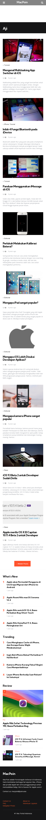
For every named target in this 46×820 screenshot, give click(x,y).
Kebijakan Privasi (9, 806)
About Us (26, 801)
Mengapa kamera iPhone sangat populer (21, 417)
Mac (4, 720)
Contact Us (7, 801)
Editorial (7, 238)
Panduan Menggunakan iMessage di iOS (22, 188)
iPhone (6, 124)
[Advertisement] (23, 13)
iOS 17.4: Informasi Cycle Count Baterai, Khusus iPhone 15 (29, 740)
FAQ (4, 803)
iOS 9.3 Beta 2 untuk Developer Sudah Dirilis (21, 476)
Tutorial (7, 65)
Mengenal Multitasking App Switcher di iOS (19, 71)
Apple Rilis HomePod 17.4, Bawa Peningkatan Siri (22, 624)
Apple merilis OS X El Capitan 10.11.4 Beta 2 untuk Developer (20, 533)
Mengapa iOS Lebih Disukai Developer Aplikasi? (18, 358)
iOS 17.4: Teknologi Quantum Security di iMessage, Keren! (28, 755)
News (6, 470)
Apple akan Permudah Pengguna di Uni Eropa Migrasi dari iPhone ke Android (24, 585)
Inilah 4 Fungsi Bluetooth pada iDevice (20, 131)
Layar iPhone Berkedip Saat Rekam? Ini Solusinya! (24, 675)
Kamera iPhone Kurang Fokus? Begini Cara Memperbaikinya (25, 666)
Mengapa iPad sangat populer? (20, 302)
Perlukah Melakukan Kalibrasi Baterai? (20, 245)
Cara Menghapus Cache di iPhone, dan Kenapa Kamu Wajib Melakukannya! (23, 645)
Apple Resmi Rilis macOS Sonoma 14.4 (23, 598)
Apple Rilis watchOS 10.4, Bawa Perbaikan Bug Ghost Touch (22, 611)
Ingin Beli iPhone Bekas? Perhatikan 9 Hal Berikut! (25, 656)
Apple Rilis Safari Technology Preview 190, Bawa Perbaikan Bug (22, 724)
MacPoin (22, 2)
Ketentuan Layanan (30, 803)
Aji (5, 78)
